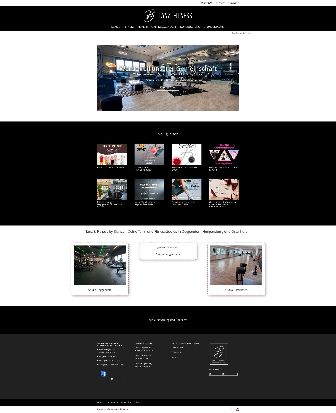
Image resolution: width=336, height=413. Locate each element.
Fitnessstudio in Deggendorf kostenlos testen (109, 204)
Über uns (207, 3)
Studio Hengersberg (168, 254)
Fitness (129, 27)
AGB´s (175, 357)
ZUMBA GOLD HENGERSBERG (143, 168)
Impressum (177, 352)
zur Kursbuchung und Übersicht (168, 320)
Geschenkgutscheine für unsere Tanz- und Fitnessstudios (223, 204)
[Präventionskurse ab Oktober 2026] (186, 189)
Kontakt (233, 3)
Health (143, 27)
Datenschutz (177, 347)
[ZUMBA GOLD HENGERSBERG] (149, 154)
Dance (115, 27)
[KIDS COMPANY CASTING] (112, 154)
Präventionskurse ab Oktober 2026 (183, 203)
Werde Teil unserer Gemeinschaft (168, 68)
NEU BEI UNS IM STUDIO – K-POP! (224, 168)
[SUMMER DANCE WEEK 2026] (186, 154)
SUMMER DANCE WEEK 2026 (185, 168)
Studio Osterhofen (236, 290)
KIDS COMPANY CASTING (111, 167)
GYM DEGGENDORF (164, 27)
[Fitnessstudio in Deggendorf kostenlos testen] (112, 189)
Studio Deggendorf (99, 290)
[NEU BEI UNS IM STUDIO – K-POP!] (224, 154)
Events (220, 3)
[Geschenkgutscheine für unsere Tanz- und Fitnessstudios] (224, 189)
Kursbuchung (190, 27)
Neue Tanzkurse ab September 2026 (145, 203)
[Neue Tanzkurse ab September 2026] (149, 189)
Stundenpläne (214, 27)
